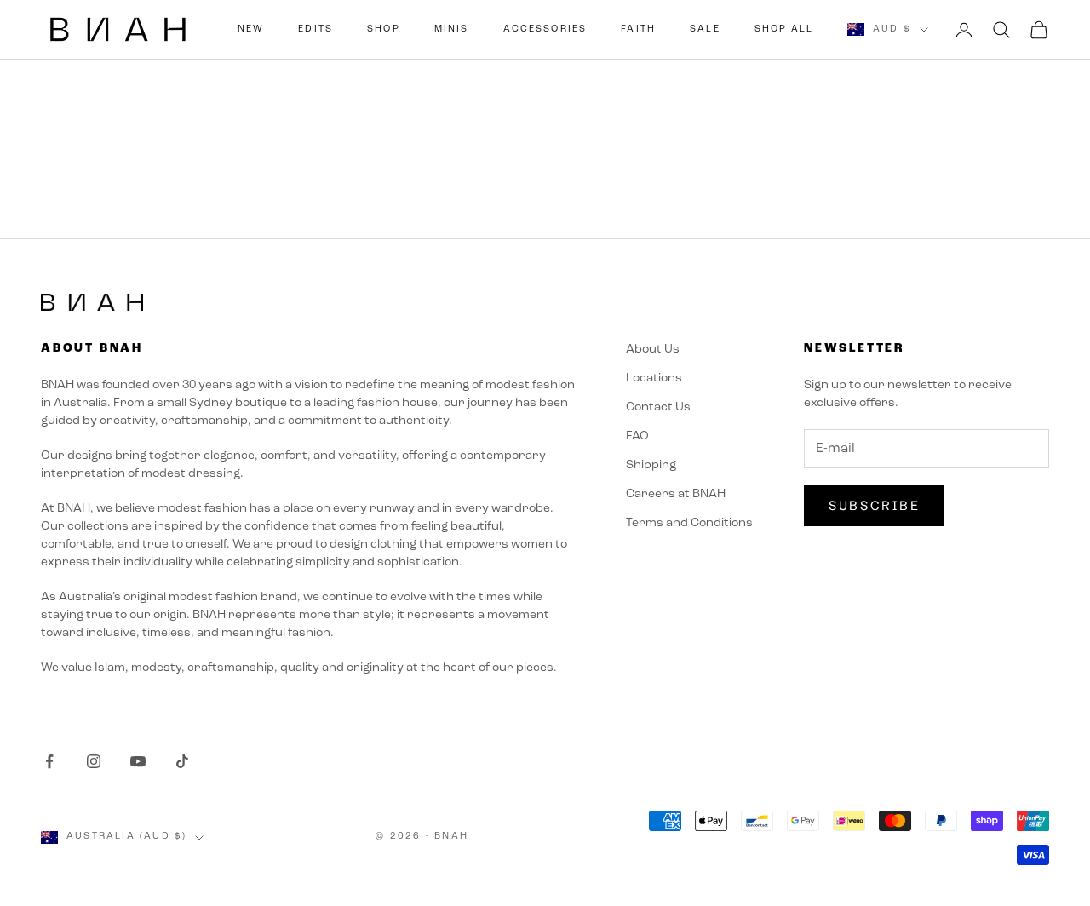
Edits (315, 29)
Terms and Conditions (689, 523)
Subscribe (874, 505)
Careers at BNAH (676, 494)
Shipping (651, 465)
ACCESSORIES (545, 29)
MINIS (451, 29)
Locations (654, 378)
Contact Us (658, 407)
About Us (653, 349)
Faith (638, 29)
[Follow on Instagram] (93, 761)
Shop (383, 29)
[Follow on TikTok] (182, 761)
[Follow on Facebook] (49, 761)
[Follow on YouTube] (137, 761)
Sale (705, 29)
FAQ (637, 436)
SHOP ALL (783, 29)
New (251, 29)
